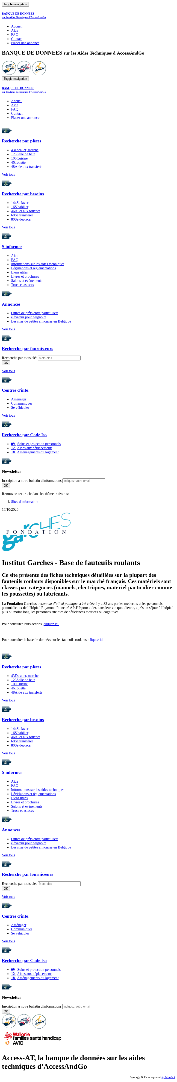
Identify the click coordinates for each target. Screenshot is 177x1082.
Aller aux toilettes (25, 211)
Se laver (19, 203)
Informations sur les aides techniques (37, 264)
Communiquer (21, 403)
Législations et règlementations (33, 268)
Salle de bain (23, 154)
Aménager (18, 399)
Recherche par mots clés (19, 358)
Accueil (16, 26)
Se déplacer (21, 219)
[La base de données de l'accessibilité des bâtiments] (9, 74)
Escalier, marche (24, 150)
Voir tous (8, 174)
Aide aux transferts (26, 167)
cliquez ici (51, 624)
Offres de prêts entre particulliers (34, 313)
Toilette (18, 162)
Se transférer (22, 215)
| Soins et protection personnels (36, 444)
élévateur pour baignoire (28, 317)
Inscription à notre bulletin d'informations (32, 481)
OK (6, 363)
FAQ (14, 35)
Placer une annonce (25, 43)
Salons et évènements (26, 281)
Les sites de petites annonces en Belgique (41, 321)
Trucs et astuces (22, 285)
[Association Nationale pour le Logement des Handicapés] (39, 74)
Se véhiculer (20, 407)
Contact (16, 39)
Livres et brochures (25, 276)
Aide (14, 30)
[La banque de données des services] (24, 74)
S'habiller (19, 207)
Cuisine (19, 158)
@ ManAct (168, 1077)
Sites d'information (24, 502)
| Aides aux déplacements (31, 448)
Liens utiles (19, 272)
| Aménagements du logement (35, 452)
